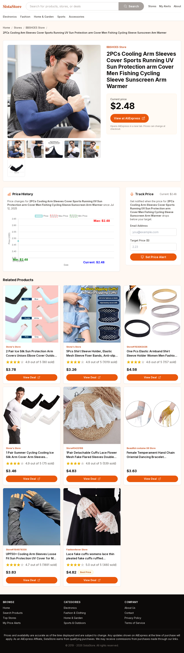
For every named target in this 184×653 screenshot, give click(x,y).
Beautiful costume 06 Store (141, 448)
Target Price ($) (140, 240)
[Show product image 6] (16, 168)
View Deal (29, 377)
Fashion (25, 16)
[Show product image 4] (73, 149)
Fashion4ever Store (77, 549)
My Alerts (165, 6)
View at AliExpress (127, 118)
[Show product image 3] (54, 149)
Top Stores (9, 617)
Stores (152, 6)
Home (6, 27)
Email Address (139, 225)
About (177, 6)
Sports (61, 16)
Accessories (76, 16)
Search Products (13, 612)
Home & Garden (44, 16)
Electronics (10, 16)
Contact (129, 612)
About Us (130, 607)
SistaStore (12, 6)
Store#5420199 (74, 448)
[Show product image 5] (92, 149)
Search (134, 6)
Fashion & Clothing (75, 612)
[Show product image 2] (35, 149)
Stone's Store (13, 346)
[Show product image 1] (16, 149)
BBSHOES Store (35, 27)
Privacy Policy (133, 617)
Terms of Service (135, 622)
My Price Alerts (12, 622)
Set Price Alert (156, 257)
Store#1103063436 (137, 346)
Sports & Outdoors (75, 622)
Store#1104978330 (16, 549)
